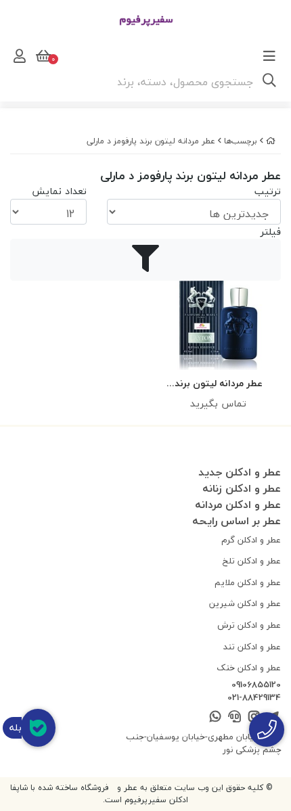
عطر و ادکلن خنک (249, 667)
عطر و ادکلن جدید (239, 472)
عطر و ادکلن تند (252, 646)
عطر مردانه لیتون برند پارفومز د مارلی (151, 141)
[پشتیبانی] (234, 717)
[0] (41, 56)
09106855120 (256, 685)
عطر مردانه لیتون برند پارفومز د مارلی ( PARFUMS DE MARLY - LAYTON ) (218, 384)
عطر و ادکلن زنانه (241, 488)
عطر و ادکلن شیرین (245, 603)
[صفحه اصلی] (270, 141)
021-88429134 (254, 698)
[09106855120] (266, 729)
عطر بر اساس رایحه (236, 520)
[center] (269, 82)
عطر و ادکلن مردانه (238, 504)
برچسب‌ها (240, 141)
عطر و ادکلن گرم (251, 539)
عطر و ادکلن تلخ (252, 560)
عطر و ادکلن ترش (249, 625)
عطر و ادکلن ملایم (248, 582)
